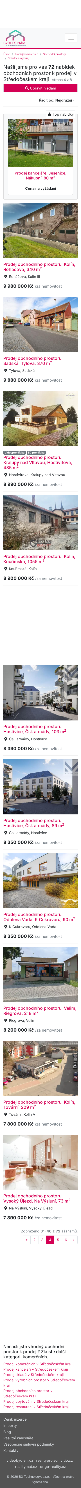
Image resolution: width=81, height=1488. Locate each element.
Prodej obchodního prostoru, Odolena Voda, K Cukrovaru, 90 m (39, 917)
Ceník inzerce (15, 1419)
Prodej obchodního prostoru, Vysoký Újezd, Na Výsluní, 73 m (36, 1198)
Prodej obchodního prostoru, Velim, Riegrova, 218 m (39, 1010)
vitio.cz (67, 1460)
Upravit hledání (42, 88)
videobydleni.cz (20, 1460)
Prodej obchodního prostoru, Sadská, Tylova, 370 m (33, 361)
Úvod (6, 54)
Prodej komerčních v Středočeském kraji (37, 1364)
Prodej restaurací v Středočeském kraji (36, 1407)
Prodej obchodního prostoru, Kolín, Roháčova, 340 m (39, 267)
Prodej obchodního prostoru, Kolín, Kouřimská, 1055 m (39, 559)
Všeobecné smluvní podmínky (28, 1444)
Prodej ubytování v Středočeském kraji (36, 1401)
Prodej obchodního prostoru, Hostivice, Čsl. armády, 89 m (33, 823)
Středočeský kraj (18, 58)
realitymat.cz (26, 1466)
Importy (10, 1425)
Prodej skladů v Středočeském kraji (33, 1374)
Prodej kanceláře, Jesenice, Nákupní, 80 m (40, 175)
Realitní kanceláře (18, 1438)
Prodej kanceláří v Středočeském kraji (35, 1369)
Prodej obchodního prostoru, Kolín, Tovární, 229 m (39, 1104)
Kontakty (10, 1450)
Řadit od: (55, 100)
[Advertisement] (40, 13)
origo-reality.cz (53, 1466)
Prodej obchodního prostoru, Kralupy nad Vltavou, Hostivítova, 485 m (37, 462)
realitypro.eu (47, 1460)
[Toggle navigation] (71, 37)
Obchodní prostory (54, 54)
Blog (7, 1432)
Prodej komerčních (26, 54)
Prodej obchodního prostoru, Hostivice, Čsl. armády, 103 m (34, 729)
